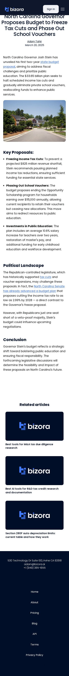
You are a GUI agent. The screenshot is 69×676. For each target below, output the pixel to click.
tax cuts (45, 277)
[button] (62, 9)
